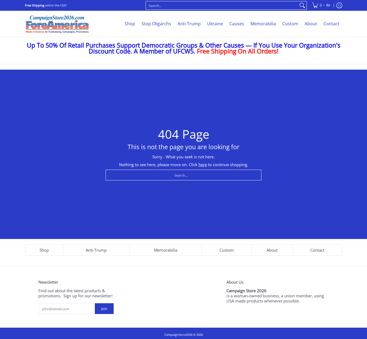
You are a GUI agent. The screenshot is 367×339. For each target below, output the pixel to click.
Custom (227, 250)
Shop (44, 250)
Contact (317, 250)
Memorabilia (165, 250)
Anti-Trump (96, 250)
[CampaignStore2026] (57, 24)
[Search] (302, 5)
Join (104, 308)
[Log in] (339, 5)
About (272, 250)
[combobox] (222, 5)
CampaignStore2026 (178, 335)
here (203, 164)
